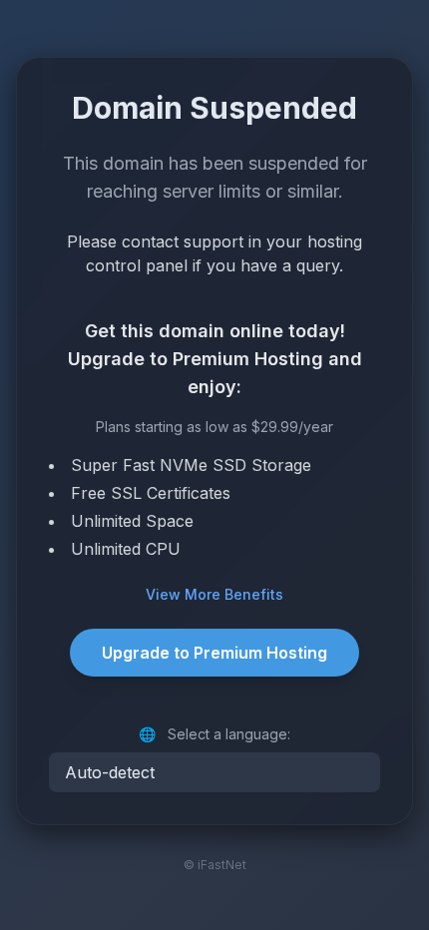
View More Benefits (214, 594)
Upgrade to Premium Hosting (214, 653)
